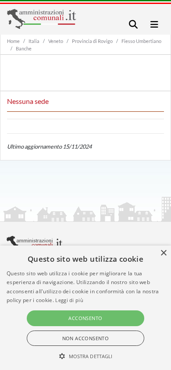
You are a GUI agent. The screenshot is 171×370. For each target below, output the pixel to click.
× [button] (163, 253)
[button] (86, 356)
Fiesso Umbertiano (141, 41)
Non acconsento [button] (85, 338)
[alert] (85, 307)
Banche (24, 48)
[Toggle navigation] (133, 24)
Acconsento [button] (85, 318)
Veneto (55, 41)
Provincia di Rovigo (92, 41)
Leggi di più (69, 300)
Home (13, 41)
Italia (33, 41)
